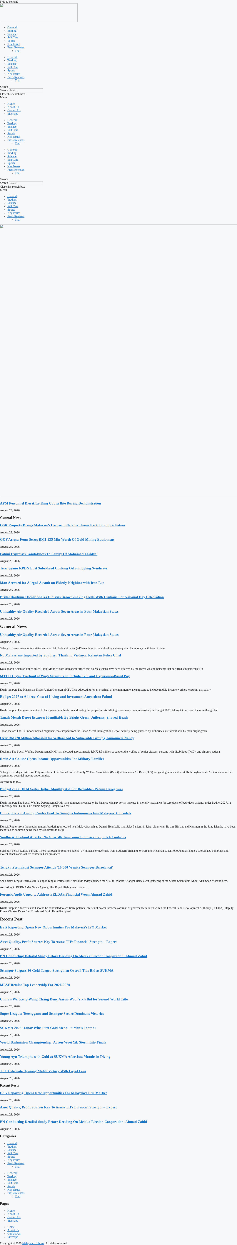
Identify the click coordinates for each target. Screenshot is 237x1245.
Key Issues (13, 44)
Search (4, 90)
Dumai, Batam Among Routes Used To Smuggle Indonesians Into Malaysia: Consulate (65, 813)
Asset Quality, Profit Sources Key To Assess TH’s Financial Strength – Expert (58, 942)
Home (11, 103)
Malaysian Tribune (33, 1243)
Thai (17, 50)
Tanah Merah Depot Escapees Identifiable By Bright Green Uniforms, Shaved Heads (64, 717)
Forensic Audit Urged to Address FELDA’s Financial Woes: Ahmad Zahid (56, 894)
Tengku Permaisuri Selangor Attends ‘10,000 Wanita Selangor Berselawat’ (56, 867)
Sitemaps (12, 113)
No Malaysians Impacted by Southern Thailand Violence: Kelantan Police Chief (60, 655)
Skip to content (9, 1)
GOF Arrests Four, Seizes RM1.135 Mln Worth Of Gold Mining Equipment (57, 539)
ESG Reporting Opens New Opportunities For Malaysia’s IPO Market (53, 927)
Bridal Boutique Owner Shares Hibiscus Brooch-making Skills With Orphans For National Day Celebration (82, 597)
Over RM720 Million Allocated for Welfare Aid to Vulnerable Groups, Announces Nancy (67, 738)
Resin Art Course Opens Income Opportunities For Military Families (52, 759)
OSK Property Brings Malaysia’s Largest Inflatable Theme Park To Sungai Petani (62, 525)
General (12, 27)
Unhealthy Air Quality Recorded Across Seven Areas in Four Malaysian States (59, 611)
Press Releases (15, 47)
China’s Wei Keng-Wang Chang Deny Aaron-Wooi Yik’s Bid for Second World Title (64, 999)
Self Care (12, 37)
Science (11, 34)
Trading (11, 30)
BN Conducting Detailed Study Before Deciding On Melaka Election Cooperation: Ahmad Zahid (73, 956)
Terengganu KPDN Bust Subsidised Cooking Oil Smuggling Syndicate (53, 568)
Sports (11, 40)
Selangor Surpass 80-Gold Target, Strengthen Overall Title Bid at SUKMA (57, 970)
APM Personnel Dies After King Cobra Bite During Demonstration (50, 503)
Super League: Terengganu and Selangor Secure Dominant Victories (52, 1013)
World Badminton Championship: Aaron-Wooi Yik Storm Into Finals (53, 1042)
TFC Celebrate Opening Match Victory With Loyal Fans (43, 1071)
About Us (13, 107)
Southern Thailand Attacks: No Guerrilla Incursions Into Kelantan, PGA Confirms (63, 837)
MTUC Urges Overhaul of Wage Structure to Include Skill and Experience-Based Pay (65, 676)
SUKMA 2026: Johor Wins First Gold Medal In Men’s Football (48, 1028)
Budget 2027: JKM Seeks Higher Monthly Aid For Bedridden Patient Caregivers (61, 789)
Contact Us (14, 110)
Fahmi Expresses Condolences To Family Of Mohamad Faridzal (48, 554)
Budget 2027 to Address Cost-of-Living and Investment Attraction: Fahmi (56, 697)
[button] (118, 87)
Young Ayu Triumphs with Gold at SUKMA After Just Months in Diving (55, 1057)
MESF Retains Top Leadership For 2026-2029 (35, 985)
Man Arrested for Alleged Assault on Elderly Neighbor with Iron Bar (52, 583)
